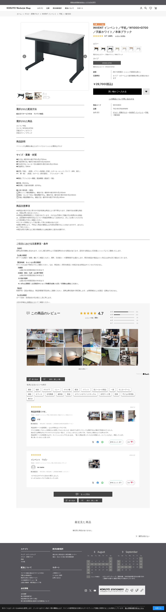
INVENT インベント (136, 112)
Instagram (86, 590)
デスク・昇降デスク (120, 112)
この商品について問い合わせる (121, 99)
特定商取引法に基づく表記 (29, 598)
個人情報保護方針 (26, 596)
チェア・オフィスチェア (28, 554)
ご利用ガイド (30, 302)
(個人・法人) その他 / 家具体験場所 (63, 557)
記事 (48, 8)
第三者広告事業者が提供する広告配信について (35, 601)
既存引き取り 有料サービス (29, 578)
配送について (69, 8)
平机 (146, 112)
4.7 (100, 313)
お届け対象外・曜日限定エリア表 (31, 582)
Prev (24, 56)
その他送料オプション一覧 (29, 580)
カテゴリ (40, 8)
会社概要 (23, 594)
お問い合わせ (57, 578)
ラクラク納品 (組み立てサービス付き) (32, 573)
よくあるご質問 (57, 575)
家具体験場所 (57, 8)
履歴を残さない (144, 536)
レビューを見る (120, 36)
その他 (23, 561)
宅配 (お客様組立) (26, 575)
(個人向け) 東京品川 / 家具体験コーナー (65, 554)
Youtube (95, 590)
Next (85, 56)
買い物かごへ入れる (117, 91)
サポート (80, 8)
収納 (22, 559)
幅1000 (117, 115)
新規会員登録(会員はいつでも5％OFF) (83, 2)
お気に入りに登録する (146, 91)
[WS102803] (20, 96)
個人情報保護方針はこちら (134, 608)
